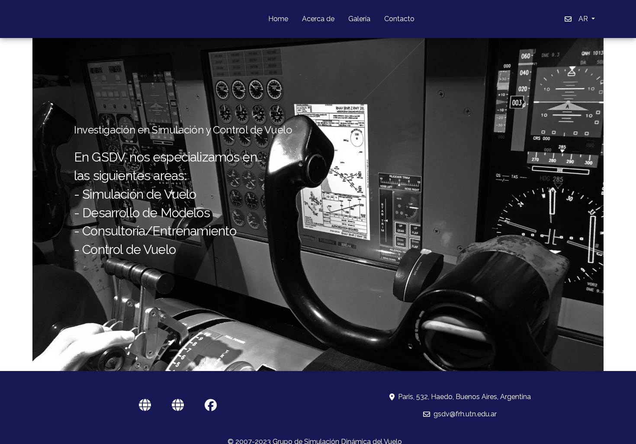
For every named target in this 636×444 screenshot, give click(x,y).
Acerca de (318, 19)
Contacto (399, 19)
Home (278, 19)
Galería (359, 19)
